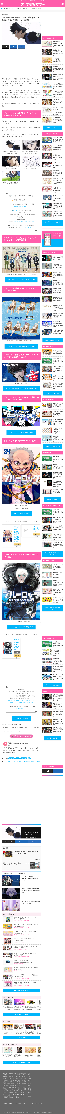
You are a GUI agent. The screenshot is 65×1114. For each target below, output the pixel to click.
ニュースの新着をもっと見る (21, 990)
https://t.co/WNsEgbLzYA (21, 206)
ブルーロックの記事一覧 (21, 718)
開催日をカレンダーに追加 (20, 736)
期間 (29, 758)
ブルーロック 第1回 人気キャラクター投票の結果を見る (21, 388)
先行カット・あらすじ (18, 761)
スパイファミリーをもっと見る (52, 608)
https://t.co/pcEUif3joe (14, 700)
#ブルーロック (17, 210)
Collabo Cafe (32, 4)
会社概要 (5, 1103)
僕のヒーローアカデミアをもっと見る (52, 553)
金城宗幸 (38, 761)
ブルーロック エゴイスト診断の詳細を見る (21, 432)
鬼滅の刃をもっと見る (53, 738)
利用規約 (45, 1112)
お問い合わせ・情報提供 (15, 1103)
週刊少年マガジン (29, 761)
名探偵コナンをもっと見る (53, 446)
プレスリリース (18, 1090)
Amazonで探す (17, 544)
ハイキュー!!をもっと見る (53, 393)
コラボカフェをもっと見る (53, 127)
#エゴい (16, 221)
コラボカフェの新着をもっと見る (21, 1062)
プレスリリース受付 (28, 1103)
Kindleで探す (16, 652)
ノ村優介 (9, 761)
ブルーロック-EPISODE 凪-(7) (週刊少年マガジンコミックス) (16, 644)
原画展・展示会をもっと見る (52, 340)
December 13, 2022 (21, 708)
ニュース (17, 758)
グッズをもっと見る (21, 1037)
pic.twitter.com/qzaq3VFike (26, 221)
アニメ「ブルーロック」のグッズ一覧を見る (20, 279)
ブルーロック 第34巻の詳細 (21, 513)
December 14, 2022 (28, 227)
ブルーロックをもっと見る (53, 685)
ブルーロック (24, 758)
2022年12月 (11, 758)
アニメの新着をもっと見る (21, 1014)
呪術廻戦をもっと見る (53, 499)
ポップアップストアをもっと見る (52, 222)
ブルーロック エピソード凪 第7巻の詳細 (21, 627)
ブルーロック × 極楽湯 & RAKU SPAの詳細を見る (21, 346)
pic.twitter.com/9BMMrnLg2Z (25, 702)
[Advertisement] (21, 63)
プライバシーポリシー (40, 1103)
